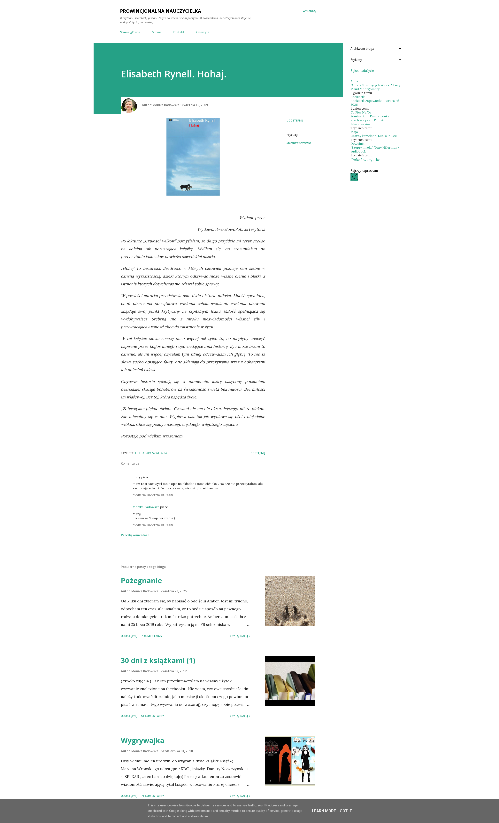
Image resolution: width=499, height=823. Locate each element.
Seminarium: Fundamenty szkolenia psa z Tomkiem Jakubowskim (369, 120)
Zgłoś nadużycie (362, 70)
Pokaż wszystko (365, 159)
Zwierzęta (202, 32)
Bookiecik (357, 97)
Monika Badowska (146, 507)
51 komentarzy (152, 716)
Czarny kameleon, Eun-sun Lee (373, 136)
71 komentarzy (152, 796)
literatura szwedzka (299, 143)
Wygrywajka (142, 740)
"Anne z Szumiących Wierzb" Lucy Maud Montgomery (375, 87)
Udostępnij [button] (295, 120)
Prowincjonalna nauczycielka (160, 11)
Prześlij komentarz (135, 535)
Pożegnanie (141, 580)
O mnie (156, 32)
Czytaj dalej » (240, 636)
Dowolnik (357, 143)
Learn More (324, 811)
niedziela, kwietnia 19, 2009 (153, 495)
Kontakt (178, 32)
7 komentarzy (151, 636)
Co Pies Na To (360, 112)
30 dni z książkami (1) (158, 660)
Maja (354, 132)
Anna (354, 81)
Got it (346, 811)
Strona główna (130, 32)
